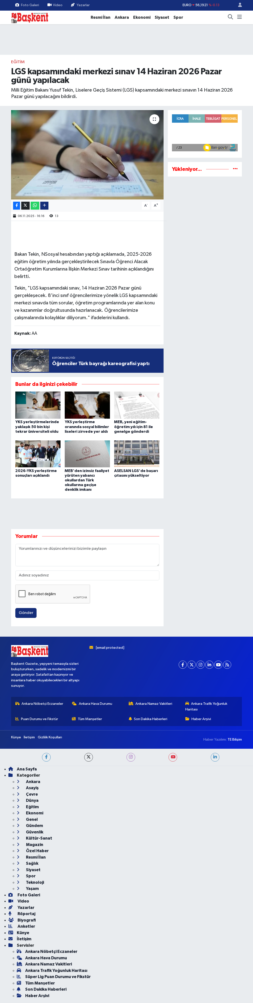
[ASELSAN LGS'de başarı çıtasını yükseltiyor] (136, 454)
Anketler (26, 926)
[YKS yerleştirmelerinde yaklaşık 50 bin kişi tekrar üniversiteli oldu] (38, 405)
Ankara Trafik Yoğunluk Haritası (206, 706)
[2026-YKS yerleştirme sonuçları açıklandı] (38, 454)
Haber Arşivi (201, 719)
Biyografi (26, 920)
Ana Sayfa (27, 769)
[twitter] (88, 757)
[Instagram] (200, 665)
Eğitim (18, 62)
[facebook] (46, 757)
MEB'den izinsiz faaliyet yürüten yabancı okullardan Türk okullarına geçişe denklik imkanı (87, 480)
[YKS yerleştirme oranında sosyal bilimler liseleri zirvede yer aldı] (87, 405)
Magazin (34, 845)
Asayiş (32, 788)
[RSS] (227, 665)
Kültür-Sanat (38, 838)
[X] (192, 665)
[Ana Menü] (239, 17)
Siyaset (162, 17)
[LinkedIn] (209, 665)
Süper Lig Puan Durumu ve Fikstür (58, 977)
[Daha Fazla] (44, 206)
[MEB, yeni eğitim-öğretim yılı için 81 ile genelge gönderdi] (136, 405)
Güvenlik (34, 832)
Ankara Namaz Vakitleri (153, 704)
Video (58, 5)
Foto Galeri (30, 5)
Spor (178, 17)
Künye (16, 737)
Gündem (34, 826)
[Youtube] (218, 665)
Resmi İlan (100, 17)
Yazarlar (83, 5)
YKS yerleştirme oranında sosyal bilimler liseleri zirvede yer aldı (87, 426)
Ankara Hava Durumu (95, 704)
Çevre (31, 794)
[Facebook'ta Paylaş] (16, 206)
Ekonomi (141, 17)
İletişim (29, 737)
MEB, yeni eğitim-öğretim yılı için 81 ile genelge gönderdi (133, 426)
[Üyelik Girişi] (238, 5)
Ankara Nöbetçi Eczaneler (42, 704)
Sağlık (31, 863)
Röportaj (26, 914)
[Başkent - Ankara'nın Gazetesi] (29, 17)
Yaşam (32, 888)
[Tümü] (235, 169)
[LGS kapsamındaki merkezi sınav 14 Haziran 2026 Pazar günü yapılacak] (87, 154)
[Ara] (230, 17)
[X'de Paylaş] (25, 206)
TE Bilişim (235, 739)
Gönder (26, 613)
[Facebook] (183, 665)
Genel (31, 819)
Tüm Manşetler (90, 719)
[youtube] (173, 757)
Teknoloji (34, 882)
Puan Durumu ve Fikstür (39, 719)
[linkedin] (215, 757)
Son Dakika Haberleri (150, 719)
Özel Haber (37, 851)
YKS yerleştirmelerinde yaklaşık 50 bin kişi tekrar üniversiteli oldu (37, 426)
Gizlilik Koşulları (50, 737)
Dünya (32, 800)
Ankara (122, 17)
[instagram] (130, 757)
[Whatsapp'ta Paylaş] (35, 206)
